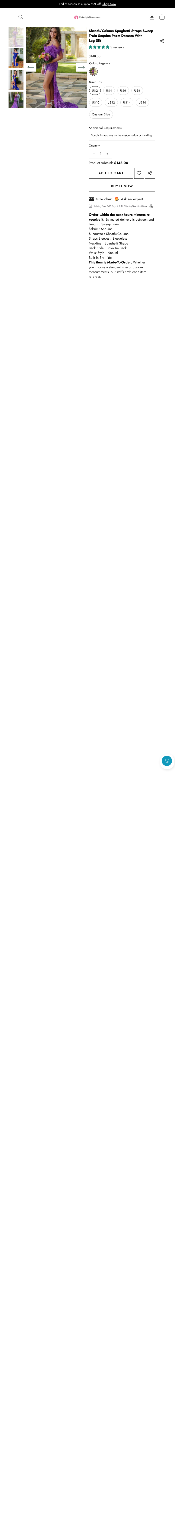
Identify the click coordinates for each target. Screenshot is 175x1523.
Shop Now (109, 4)
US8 (137, 90)
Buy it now (122, 186)
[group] (16, 37)
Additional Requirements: (106, 128)
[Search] (21, 17)
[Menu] (13, 17)
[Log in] (152, 17)
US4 (109, 90)
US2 (95, 90)
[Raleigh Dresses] (87, 17)
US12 (111, 102)
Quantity (94, 146)
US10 (95, 102)
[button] (167, 772)
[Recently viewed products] (167, 761)
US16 (142, 102)
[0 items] (162, 17)
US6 (123, 90)
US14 (127, 102)
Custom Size (101, 114)
